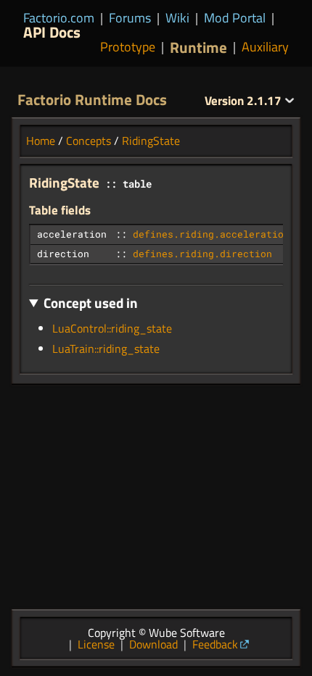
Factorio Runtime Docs (92, 99)
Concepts (88, 140)
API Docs (52, 31)
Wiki (177, 18)
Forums (130, 18)
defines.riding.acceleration (211, 234)
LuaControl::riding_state (112, 328)
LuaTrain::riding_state (106, 348)
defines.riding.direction (202, 253)
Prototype (127, 47)
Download (153, 644)
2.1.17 (244, 101)
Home (40, 140)
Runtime (198, 47)
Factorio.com (58, 18)
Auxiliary (265, 47)
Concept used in (91, 302)
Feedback (215, 644)
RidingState (151, 140)
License (96, 644)
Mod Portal (235, 18)
